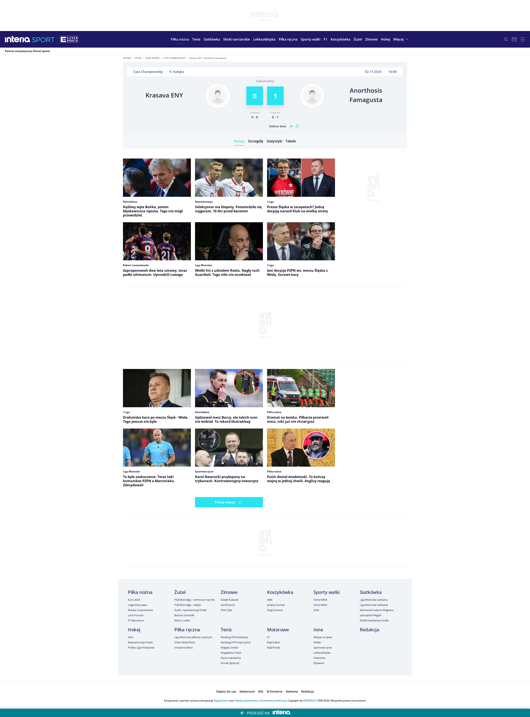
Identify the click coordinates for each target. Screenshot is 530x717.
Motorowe (278, 629)
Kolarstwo (319, 658)
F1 (268, 637)
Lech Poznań (135, 615)
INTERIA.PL (309, 700)
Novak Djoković (230, 663)
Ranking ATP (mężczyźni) (235, 642)
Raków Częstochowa (140, 610)
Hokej (134, 629)
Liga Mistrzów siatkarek (374, 605)
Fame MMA (320, 600)
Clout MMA (320, 605)
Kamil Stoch (228, 605)
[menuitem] (179, 39)
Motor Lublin (182, 620)
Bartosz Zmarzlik (184, 615)
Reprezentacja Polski (140, 642)
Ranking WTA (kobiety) (234, 637)
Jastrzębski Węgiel (370, 615)
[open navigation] (522, 39)
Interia (127, 57)
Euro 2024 (134, 600)
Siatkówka (371, 592)
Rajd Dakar (273, 642)
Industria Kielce (183, 647)
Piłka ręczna (187, 629)
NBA (269, 600)
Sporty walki (326, 592)
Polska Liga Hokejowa (141, 647)
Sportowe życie (322, 647)
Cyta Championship (174, 57)
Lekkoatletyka (321, 653)
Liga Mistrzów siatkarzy (374, 600)
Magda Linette (229, 647)
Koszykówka (280, 592)
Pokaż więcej (225, 502)
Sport (138, 57)
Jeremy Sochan (276, 605)
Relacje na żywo (322, 637)
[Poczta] (514, 39)
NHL (131, 637)
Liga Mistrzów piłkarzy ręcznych (193, 637)
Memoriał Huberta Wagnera (377, 610)
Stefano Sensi (277, 126)
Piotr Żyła (226, 610)
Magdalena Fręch (231, 653)
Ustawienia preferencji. (273, 700)
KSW (316, 610)
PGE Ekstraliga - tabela (187, 605)
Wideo (317, 642)
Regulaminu (221, 700)
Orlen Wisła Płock (184, 642)
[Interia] (17, 39)
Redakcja (369, 629)
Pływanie (318, 663)
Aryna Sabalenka (231, 658)
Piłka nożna (152, 57)
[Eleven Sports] (69, 39)
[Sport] (43, 39)
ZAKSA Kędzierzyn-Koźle (374, 620)
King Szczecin (275, 610)
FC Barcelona (135, 620)
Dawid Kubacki (229, 600)
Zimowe (229, 592)
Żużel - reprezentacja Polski (190, 610)
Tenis (226, 629)
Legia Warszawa (137, 605)
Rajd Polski (273, 647)
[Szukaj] (506, 39)
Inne (318, 629)
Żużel (180, 592)
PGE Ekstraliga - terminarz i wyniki (194, 600)
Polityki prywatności (246, 700)
